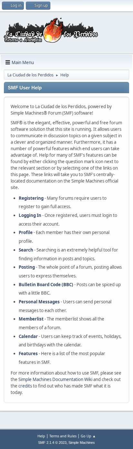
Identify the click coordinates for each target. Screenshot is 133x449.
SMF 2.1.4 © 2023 (52, 442)
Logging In (30, 215)
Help (41, 435)
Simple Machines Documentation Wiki (55, 379)
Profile (26, 232)
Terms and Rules (63, 435)
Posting (27, 267)
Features (28, 353)
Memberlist (31, 319)
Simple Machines (81, 442)
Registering (31, 198)
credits (25, 386)
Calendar (28, 336)
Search (26, 250)
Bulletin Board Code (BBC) (46, 284)
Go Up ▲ (88, 435)
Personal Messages (39, 302)
